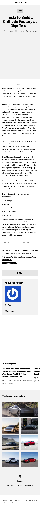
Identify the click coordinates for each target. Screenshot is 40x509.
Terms (11, 500)
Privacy (17, 500)
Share (21, 273)
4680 (20, 11)
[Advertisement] (20, 57)
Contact (4, 500)
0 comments (33, 31)
